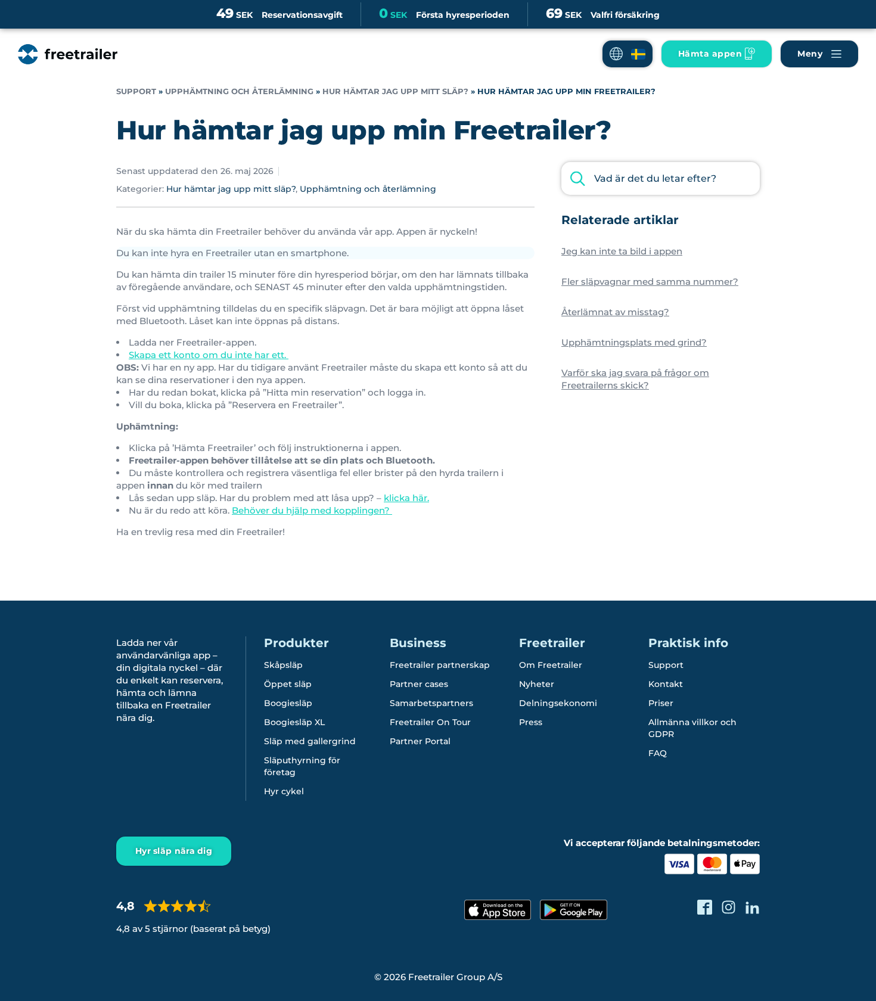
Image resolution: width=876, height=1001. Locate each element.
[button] (627, 54)
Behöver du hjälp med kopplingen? (312, 510)
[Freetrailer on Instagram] (728, 907)
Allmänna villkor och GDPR (692, 728)
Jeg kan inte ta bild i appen (621, 251)
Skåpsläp (283, 665)
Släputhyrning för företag (302, 766)
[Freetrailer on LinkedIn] (752, 907)
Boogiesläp (288, 703)
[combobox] (660, 178)
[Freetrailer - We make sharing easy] (67, 54)
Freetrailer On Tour (430, 722)
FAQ (657, 753)
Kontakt (665, 684)
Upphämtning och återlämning (239, 91)
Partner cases (419, 684)
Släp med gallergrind (310, 741)
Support (136, 91)
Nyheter (536, 684)
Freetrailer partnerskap (440, 665)
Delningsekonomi (558, 703)
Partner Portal (420, 741)
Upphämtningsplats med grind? (634, 342)
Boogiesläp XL (294, 722)
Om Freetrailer (550, 665)
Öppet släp (288, 684)
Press (530, 722)
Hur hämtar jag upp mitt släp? (395, 91)
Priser (660, 703)
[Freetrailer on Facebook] (704, 907)
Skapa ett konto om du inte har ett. (208, 354)
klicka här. (406, 497)
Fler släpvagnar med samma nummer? (649, 281)
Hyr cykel (284, 791)
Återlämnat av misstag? (615, 312)
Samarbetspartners (431, 703)
